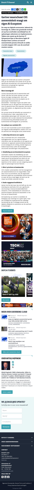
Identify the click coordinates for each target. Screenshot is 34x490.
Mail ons (4, 460)
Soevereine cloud (7, 51)
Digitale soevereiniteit (9, 55)
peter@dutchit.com (7, 471)
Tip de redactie (7, 211)
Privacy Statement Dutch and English (17, 485)
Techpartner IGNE (17, 488)
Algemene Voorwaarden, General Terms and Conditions (16, 483)
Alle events (6, 300)
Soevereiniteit (20, 51)
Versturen (6, 427)
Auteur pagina (7, 392)
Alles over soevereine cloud (11, 352)
